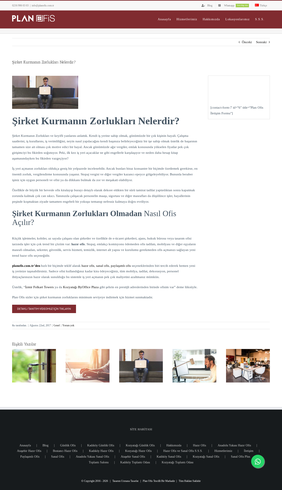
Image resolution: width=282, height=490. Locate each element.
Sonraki (261, 42)
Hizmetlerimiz (223, 451)
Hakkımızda (173, 445)
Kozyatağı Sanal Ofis (206, 456)
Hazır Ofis (199, 445)
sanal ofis (102, 265)
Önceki (247, 42)
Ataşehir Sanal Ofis (133, 456)
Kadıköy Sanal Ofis (169, 456)
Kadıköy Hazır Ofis (101, 451)
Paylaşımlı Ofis (29, 456)
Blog (45, 445)
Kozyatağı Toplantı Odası (177, 462)
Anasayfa (25, 445)
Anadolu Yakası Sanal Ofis (92, 456)
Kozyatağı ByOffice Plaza (81, 287)
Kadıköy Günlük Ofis (100, 445)
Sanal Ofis (57, 456)
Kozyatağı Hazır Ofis (138, 451)
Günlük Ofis (68, 445)
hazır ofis (88, 265)
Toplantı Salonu (99, 462)
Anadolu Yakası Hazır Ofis (234, 445)
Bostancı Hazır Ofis (65, 451)
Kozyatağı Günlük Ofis (140, 445)
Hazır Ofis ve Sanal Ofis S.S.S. (183, 451)
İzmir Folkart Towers (39, 287)
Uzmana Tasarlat (129, 481)
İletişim (248, 451)
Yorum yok (68, 325)
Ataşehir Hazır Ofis (29, 451)
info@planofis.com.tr (43, 5)
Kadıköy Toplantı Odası (135, 462)
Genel (57, 325)
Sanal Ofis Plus (240, 456)
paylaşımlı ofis (121, 265)
